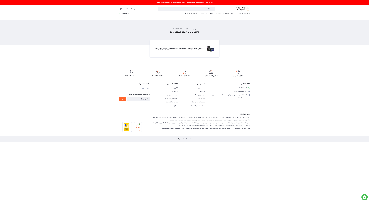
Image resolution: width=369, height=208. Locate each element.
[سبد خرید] (121, 9)
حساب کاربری (202, 88)
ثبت (122, 99)
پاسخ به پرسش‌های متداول (197, 106)
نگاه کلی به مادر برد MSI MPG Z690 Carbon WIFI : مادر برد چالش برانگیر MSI (179, 49)
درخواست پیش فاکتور (171, 98)
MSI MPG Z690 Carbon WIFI (180, 29)
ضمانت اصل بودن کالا (199, 102)
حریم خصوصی (174, 91)
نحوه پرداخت (202, 98)
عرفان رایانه (193, 29)
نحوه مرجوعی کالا (200, 95)
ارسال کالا (203, 91)
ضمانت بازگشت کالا (172, 102)
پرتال (178, 139)
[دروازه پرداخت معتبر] (125, 127)
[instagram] (148, 89)
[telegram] (143, 89)
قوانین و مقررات (173, 88)
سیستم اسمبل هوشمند (171, 95)
